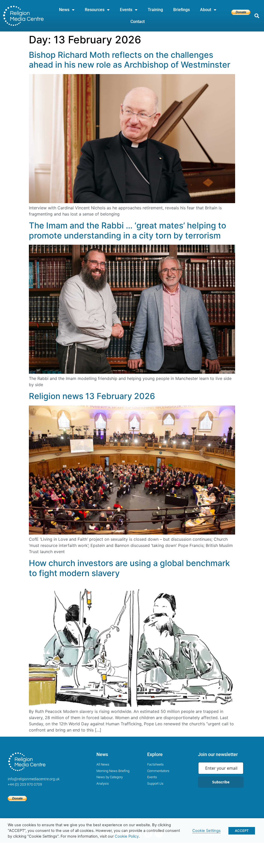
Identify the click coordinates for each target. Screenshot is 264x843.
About (205, 9)
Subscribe (220, 782)
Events (126, 9)
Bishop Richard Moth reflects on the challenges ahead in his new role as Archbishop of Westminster (129, 60)
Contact (137, 21)
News (64, 9)
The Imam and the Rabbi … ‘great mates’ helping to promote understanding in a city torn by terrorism (127, 230)
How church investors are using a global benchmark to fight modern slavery (129, 568)
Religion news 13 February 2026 (92, 396)
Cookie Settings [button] (206, 830)
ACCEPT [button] (242, 831)
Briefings (181, 9)
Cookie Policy (127, 836)
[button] (257, 16)
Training (155, 9)
